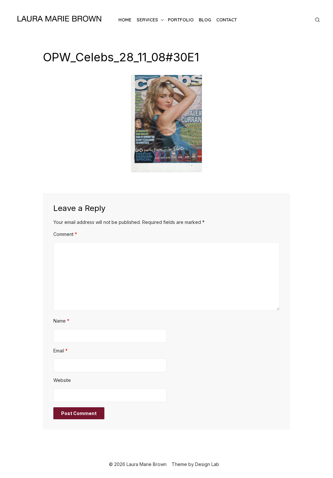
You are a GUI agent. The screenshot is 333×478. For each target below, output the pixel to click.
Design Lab (207, 464)
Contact (226, 20)
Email (60, 350)
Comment (65, 234)
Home (124, 20)
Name (61, 321)
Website (62, 380)
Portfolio (180, 20)
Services (147, 20)
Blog (205, 20)
